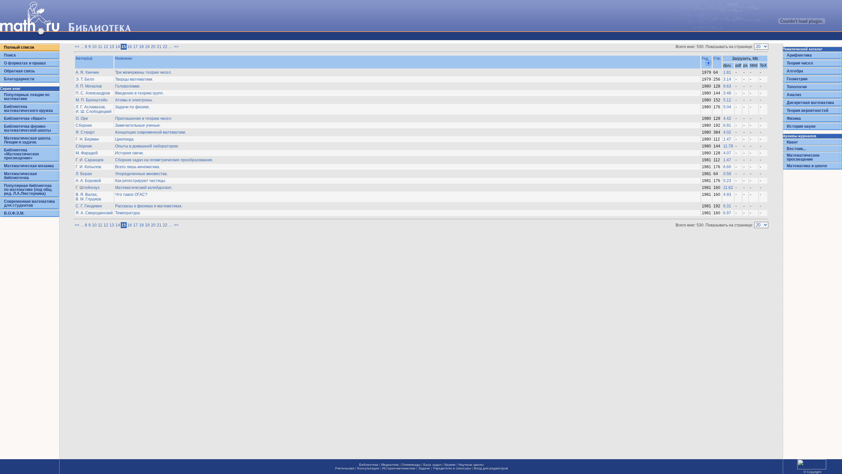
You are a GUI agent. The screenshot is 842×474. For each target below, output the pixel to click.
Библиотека (368, 464)
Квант (792, 142)
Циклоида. (125, 139)
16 (129, 46)
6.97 (727, 213)
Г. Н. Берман (87, 139)
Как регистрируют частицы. (140, 180)
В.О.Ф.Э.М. (14, 213)
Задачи (424, 468)
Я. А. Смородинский (94, 213)
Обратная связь (19, 71)
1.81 (727, 72)
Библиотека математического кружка (28, 108)
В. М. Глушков (88, 199)
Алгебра (795, 71)
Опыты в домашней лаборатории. (147, 146)
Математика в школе (807, 166)
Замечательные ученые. (138, 125)
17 (135, 46)
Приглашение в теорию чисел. (143, 118)
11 (100, 46)
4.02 (727, 132)
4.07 (727, 153)
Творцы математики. (134, 79)
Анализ (794, 94)
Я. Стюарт (85, 132)
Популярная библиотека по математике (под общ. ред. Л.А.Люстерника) (28, 189)
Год (705, 58)
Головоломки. (127, 86)
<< (77, 46)
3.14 (727, 79)
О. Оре (82, 118)
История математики (398, 468)
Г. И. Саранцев (89, 160)
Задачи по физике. (132, 107)
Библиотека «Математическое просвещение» (21, 154)
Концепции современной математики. (150, 132)
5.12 (727, 100)
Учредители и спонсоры (452, 468)
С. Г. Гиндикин (89, 206)
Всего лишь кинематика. (137, 167)
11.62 (728, 187)
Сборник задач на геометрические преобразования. (164, 160)
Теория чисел (800, 63)
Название (123, 58)
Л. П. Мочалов (89, 86)
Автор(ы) (84, 58)
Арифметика (799, 55)
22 (165, 46)
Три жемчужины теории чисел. (143, 72)
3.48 (727, 93)
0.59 (727, 173)
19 (147, 46)
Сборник (84, 125)
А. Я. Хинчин (87, 72)
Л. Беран (84, 173)
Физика (794, 118)
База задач (432, 464)
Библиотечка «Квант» (25, 118)
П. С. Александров (93, 93)
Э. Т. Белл (85, 79)
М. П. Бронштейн (92, 100)
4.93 (727, 194)
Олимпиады (411, 464)
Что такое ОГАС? (131, 194)
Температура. (128, 213)
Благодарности (19, 79)
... (82, 46)
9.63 (727, 86)
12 (106, 46)
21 (159, 46)
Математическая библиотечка (20, 175)
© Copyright (812, 472)
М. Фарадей (87, 153)
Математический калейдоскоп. (143, 187)
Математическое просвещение (803, 157)
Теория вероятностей (807, 110)
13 (112, 46)
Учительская (344, 468)
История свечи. (129, 153)
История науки (801, 126)
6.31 (727, 206)
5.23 (727, 180)
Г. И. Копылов (88, 167)
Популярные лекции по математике (26, 96)
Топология (797, 87)
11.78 (728, 146)
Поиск (10, 55)
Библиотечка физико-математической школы (27, 128)
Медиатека (390, 464)
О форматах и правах (25, 63)
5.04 (727, 107)
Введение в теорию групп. (139, 93)
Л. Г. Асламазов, (91, 107)
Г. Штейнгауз (88, 187)
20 (153, 46)
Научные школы (470, 464)
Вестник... (796, 148)
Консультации (368, 468)
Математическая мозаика (29, 166)
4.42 (727, 118)
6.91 (727, 125)
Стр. (717, 58)
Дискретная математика (810, 102)
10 (94, 46)
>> (176, 46)
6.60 (727, 167)
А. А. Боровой (88, 180)
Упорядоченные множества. (141, 173)
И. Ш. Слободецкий (93, 111)
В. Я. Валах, (87, 194)
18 (141, 46)
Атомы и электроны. (134, 100)
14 (117, 46)
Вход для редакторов (491, 468)
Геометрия (797, 79)
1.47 (727, 139)
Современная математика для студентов (29, 203)
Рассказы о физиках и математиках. (149, 206)
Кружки (450, 464)
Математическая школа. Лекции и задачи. (27, 140)
